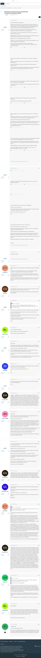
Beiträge (2, 30)
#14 (38, 470)
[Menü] (40, 1)
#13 (38, 441)
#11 (38, 393)
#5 (38, 286)
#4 (38, 265)
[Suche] (35, 1)
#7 (38, 327)
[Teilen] (39, 17)
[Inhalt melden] (38, 164)
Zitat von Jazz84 (15, 578)
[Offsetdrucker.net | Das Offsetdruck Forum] (15, 1)
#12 (38, 411)
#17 (38, 545)
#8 (38, 341)
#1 (38, 20)
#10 (38, 379)
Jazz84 (19, 161)
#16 (38, 504)
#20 (38, 624)
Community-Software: (20, 654)
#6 (38, 300)
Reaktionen (2, 29)
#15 (38, 484)
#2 (38, 168)
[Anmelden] (37, 1)
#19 (38, 603)
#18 (38, 575)
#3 (38, 251)
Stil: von (20, 656)
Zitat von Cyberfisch (16, 303)
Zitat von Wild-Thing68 (17, 507)
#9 (38, 363)
